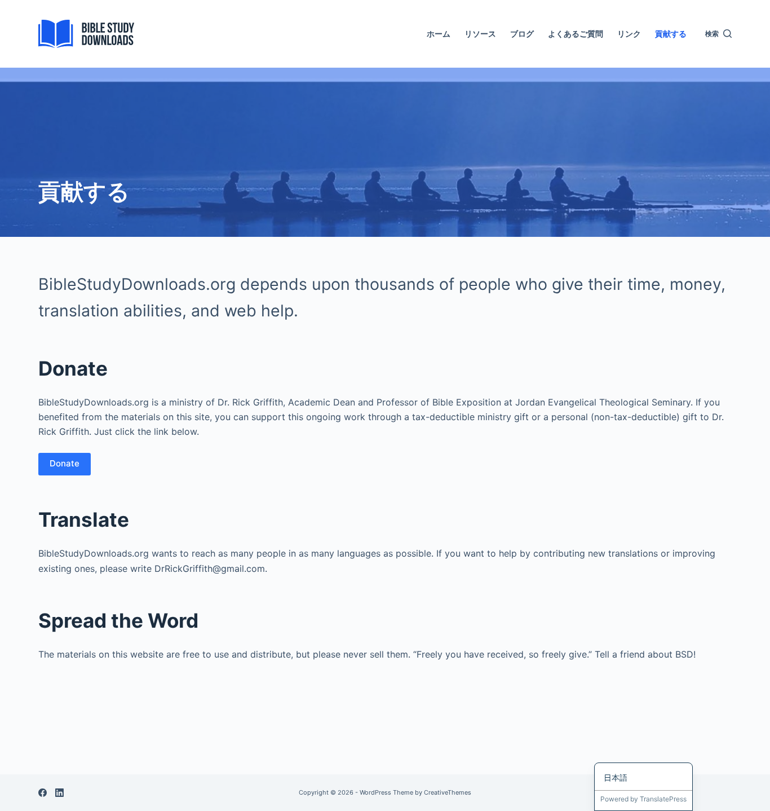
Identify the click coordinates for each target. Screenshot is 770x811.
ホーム (438, 33)
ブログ (522, 33)
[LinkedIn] (59, 792)
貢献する (671, 33)
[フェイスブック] (42, 792)
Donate (64, 463)
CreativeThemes (447, 792)
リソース (480, 33)
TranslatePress (663, 799)
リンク (629, 33)
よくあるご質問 (575, 33)
